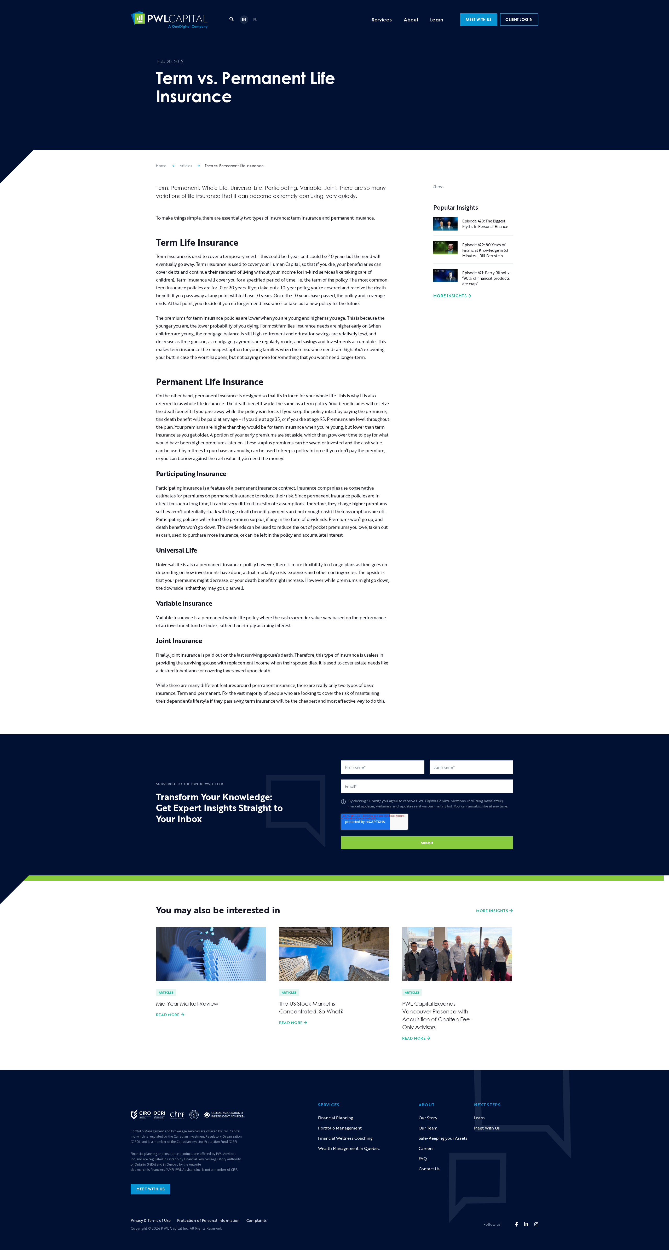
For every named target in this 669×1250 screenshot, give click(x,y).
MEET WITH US (479, 19)
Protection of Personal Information (208, 1220)
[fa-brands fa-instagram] (536, 1224)
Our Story (428, 1118)
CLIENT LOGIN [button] (519, 19)
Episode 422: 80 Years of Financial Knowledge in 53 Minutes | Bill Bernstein (485, 250)
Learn (436, 19)
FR (255, 19)
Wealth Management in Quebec (348, 1148)
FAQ (423, 1158)
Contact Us (429, 1169)
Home (161, 165)
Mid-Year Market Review (187, 1003)
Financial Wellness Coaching (345, 1138)
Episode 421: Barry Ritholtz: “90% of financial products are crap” (486, 278)
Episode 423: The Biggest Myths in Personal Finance (485, 223)
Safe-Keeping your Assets (443, 1138)
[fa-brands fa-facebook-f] (516, 1224)
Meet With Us (487, 1128)
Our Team (428, 1128)
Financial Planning (335, 1118)
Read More (168, 1015)
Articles (186, 165)
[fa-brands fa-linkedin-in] (526, 1224)
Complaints (256, 1220)
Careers (426, 1148)
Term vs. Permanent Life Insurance (234, 165)
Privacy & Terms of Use (151, 1220)
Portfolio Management (340, 1128)
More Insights (449, 296)
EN (244, 19)
